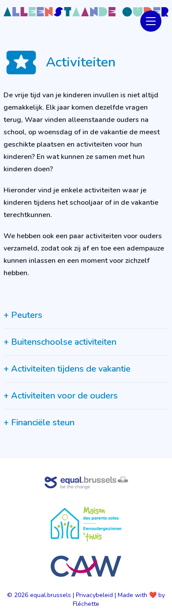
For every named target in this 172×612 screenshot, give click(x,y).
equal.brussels (50, 595)
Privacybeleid (94, 595)
